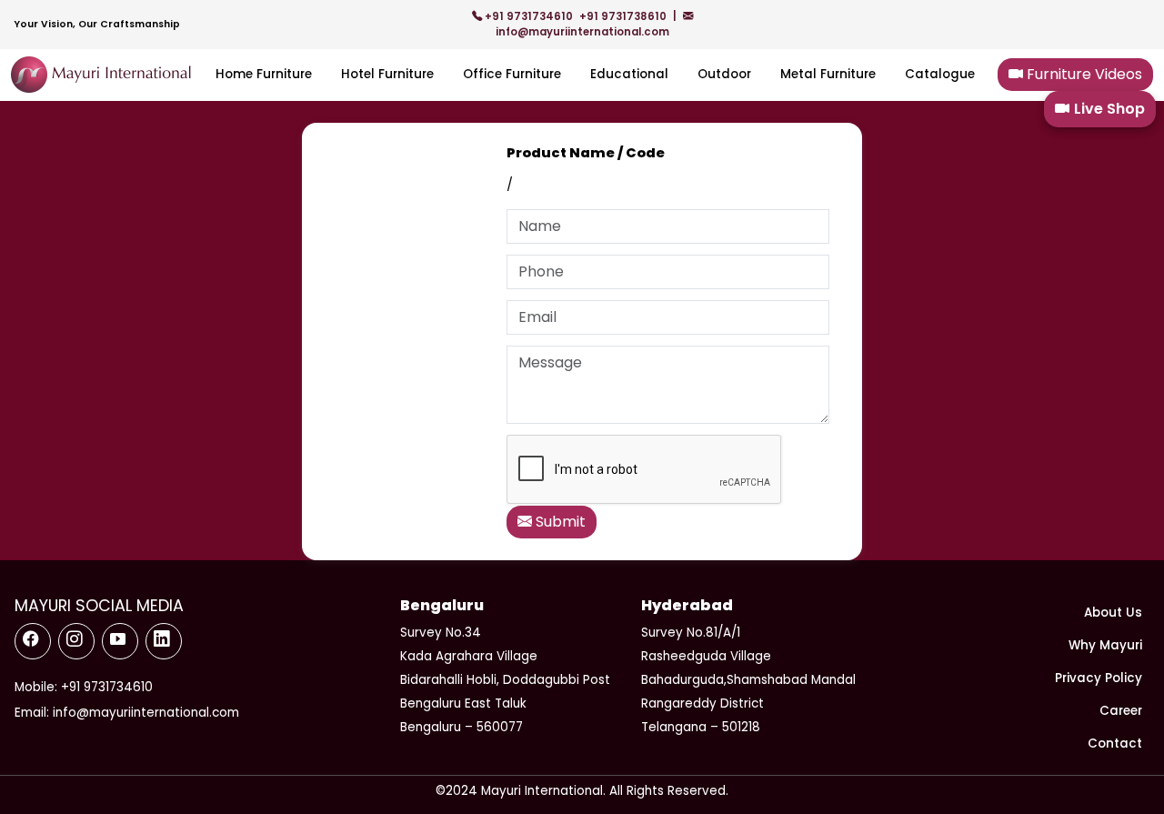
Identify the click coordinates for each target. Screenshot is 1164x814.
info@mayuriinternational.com (582, 32)
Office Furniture (512, 74)
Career (1120, 710)
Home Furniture (264, 74)
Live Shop (1109, 108)
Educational (629, 74)
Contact (1115, 743)
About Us (1113, 612)
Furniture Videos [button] (1082, 74)
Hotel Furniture (387, 74)
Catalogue (940, 74)
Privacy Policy (1098, 678)
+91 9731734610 (529, 16)
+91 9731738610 (624, 16)
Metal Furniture (828, 74)
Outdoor (724, 74)
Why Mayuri (1105, 645)
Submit (559, 521)
